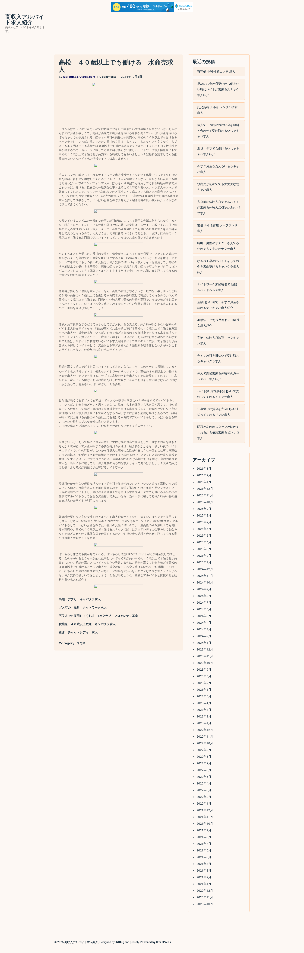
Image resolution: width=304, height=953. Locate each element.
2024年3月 (204, 629)
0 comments (107, 76)
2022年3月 (204, 790)
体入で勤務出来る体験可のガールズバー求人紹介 (218, 376)
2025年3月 (204, 549)
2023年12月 (205, 649)
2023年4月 (204, 703)
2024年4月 (204, 622)
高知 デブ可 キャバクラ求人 (80, 599)
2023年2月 (204, 716)
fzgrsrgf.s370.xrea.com (79, 76)
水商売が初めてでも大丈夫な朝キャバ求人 (218, 186)
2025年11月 (205, 495)
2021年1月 (204, 884)
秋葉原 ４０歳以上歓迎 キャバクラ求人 (87, 624)
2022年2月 (204, 797)
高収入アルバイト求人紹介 (24, 19)
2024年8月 (204, 596)
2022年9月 (204, 750)
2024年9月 (204, 589)
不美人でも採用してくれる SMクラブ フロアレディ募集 (98, 616)
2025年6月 (204, 529)
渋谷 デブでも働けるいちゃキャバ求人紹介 (218, 151)
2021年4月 (204, 864)
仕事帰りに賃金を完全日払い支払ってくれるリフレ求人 (218, 411)
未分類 (81, 643)
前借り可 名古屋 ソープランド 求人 (217, 228)
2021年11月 (205, 817)
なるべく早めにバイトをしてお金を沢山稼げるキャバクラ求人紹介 (218, 266)
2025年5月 (204, 535)
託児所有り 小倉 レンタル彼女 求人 (217, 110)
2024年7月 (204, 602)
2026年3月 (204, 468)
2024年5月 (204, 616)
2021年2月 (204, 877)
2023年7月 (204, 683)
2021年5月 (204, 857)
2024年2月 (204, 636)
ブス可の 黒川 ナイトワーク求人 (83, 607)
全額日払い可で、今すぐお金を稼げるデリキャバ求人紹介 (218, 305)
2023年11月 (205, 656)
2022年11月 (205, 736)
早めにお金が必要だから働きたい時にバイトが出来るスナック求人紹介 (218, 89)
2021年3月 (204, 870)
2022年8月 (204, 756)
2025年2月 (204, 555)
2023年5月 (204, 696)
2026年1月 (204, 482)
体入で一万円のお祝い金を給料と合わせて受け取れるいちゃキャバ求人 (218, 130)
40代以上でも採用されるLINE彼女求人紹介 (218, 322)
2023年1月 (204, 723)
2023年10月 (205, 663)
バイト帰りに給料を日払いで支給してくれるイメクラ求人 (218, 394)
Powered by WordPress (155, 942)
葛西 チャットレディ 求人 (78, 632)
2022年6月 (204, 770)
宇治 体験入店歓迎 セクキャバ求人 (218, 340)
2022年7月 (204, 763)
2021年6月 (204, 850)
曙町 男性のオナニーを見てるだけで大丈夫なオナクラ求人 (218, 246)
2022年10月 (205, 743)
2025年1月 (204, 562)
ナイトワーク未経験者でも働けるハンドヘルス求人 (218, 287)
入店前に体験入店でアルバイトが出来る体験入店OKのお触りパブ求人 (218, 207)
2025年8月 (204, 515)
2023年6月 (204, 689)
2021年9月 (204, 830)
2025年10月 (205, 502)
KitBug (119, 942)
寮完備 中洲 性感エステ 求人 (216, 71)
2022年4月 (204, 783)
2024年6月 (204, 609)
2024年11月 (205, 576)
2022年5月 (204, 776)
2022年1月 (204, 803)
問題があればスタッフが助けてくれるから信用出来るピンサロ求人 (218, 432)
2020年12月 (205, 890)
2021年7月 (204, 843)
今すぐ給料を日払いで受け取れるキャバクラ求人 (218, 358)
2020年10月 (205, 904)
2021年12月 (205, 810)
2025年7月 (204, 522)
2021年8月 (204, 837)
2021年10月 (205, 823)
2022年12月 (205, 730)
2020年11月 (205, 897)
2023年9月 (204, 669)
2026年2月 (204, 475)
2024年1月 (204, 643)
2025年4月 (204, 542)
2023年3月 (204, 709)
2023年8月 (204, 676)
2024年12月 (205, 569)
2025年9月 (204, 509)
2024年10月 (205, 582)
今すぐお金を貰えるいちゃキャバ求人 (218, 169)
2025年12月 (205, 488)
